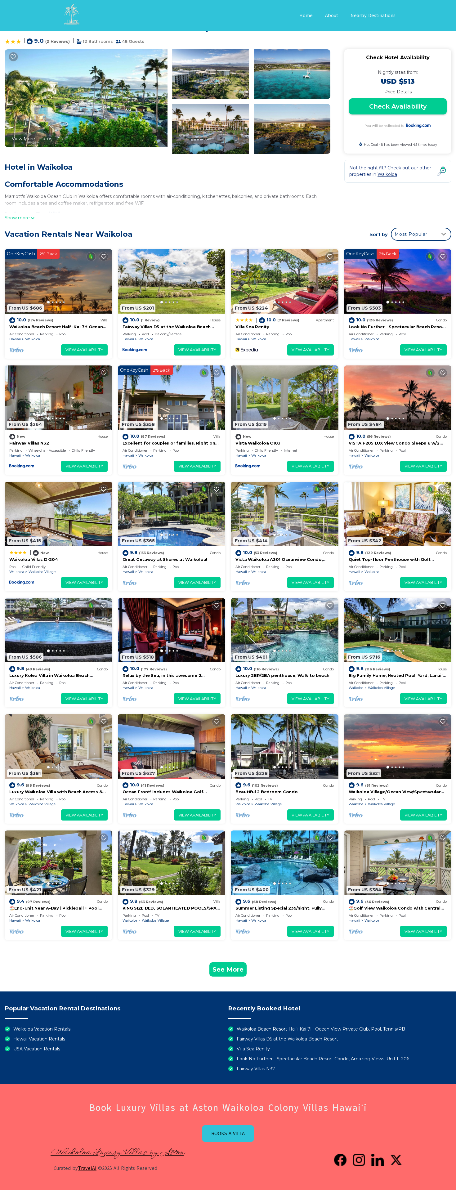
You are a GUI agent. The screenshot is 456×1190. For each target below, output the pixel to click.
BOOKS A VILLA (228, 1133)
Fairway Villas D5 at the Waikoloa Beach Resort (287, 1039)
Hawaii (15, 339)
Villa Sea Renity (252, 326)
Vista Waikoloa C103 (257, 443)
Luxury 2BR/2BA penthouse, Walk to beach (282, 675)
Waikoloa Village (42, 572)
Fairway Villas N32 (29, 443)
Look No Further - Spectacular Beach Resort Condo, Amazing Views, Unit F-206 (323, 1059)
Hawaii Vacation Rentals (39, 1039)
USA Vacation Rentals (36, 1049)
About (331, 15)
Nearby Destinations (373, 15)
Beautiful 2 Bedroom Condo (266, 791)
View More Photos (32, 138)
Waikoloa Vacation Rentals (41, 1029)
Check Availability (398, 106)
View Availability (84, 349)
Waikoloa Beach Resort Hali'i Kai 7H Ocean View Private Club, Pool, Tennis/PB (321, 1029)
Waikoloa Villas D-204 (33, 559)
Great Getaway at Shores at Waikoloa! (165, 559)
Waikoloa (32, 339)
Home (306, 15)
